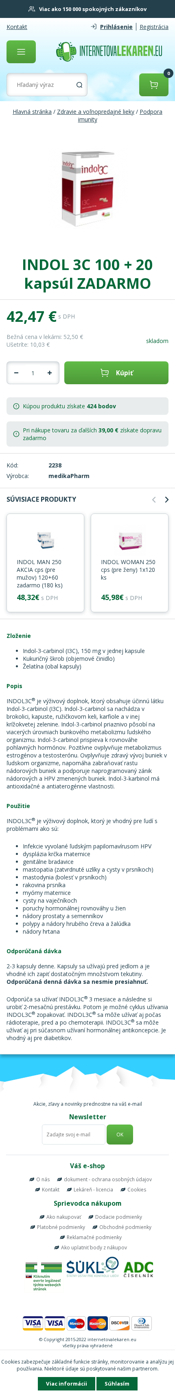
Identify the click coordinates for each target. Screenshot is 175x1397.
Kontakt (17, 27)
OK (119, 1134)
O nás (43, 1179)
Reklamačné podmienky (94, 1237)
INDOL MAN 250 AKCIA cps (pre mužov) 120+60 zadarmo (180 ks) (40, 573)
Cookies (136, 1189)
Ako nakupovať (63, 1216)
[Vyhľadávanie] (79, 85)
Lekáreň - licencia (93, 1189)
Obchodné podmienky (125, 1227)
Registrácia (154, 27)
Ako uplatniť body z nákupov (94, 1247)
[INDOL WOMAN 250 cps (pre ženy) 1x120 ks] (129, 541)
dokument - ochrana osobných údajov (108, 1179)
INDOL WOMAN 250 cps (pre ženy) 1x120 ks (128, 569)
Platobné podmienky (61, 1227)
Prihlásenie (116, 27)
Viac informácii (66, 1383)
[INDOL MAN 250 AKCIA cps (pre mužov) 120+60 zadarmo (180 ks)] (45, 541)
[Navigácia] (21, 51)
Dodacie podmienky (118, 1216)
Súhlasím (117, 1383)
